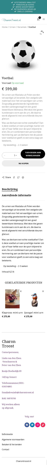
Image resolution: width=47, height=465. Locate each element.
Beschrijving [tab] (10, 189)
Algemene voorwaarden (13, 439)
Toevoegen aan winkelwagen (33, 154)
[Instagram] (37, 425)
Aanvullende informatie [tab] (16, 195)
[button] (40, 33)
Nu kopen (23, 163)
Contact (5, 449)
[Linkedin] (32, 425)
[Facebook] (27, 425)
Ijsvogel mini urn (33, 312)
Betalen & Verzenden (12, 444)
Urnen (13, 27)
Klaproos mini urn (12, 312)
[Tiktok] (43, 425)
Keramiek (22, 27)
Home (5, 27)
